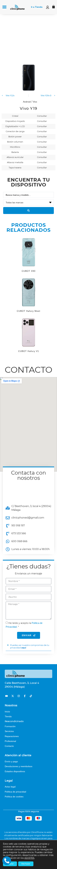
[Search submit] (28, 210)
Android (27, 101)
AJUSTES (29, 858)
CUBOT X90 (28, 271)
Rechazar (25, 864)
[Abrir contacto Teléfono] (6, 860)
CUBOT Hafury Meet (28, 311)
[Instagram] (18, 696)
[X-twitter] (12, 696)
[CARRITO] (53, 6)
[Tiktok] (31, 696)
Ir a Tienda (36, 7)
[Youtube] (6, 696)
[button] (4, 7)
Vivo (35, 101)
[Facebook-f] (24, 696)
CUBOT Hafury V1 (28, 351)
